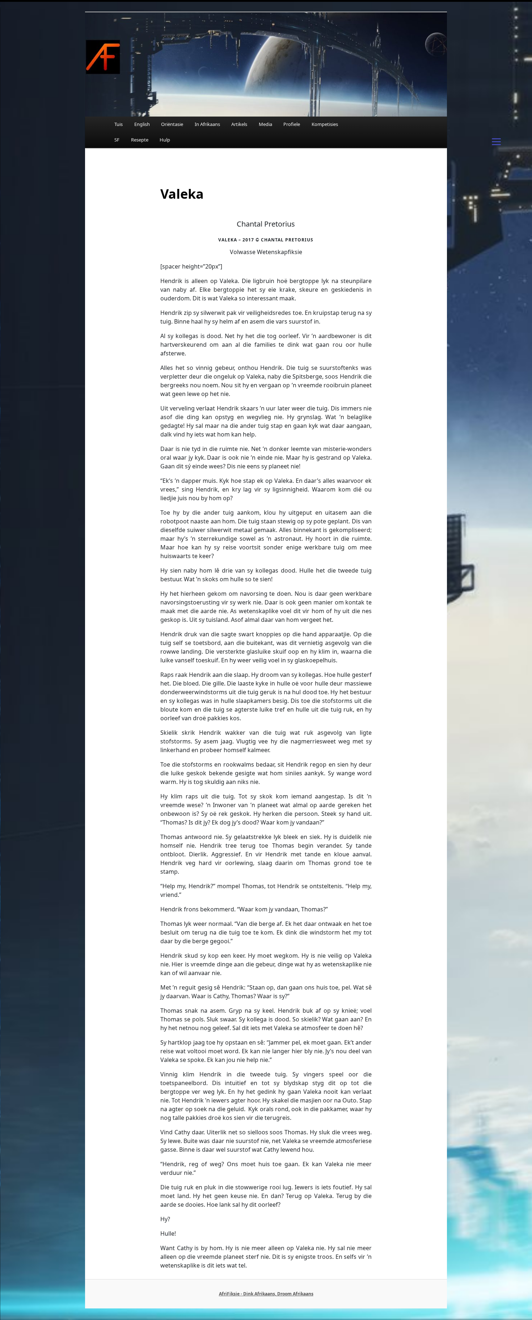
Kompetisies (325, 124)
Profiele (291, 124)
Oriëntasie (172, 124)
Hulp (165, 139)
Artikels (239, 124)
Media (265, 124)
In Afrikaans (207, 124)
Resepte (139, 139)
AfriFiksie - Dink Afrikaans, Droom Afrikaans (266, 1294)
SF (116, 139)
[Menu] (496, 141)
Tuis (118, 124)
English (142, 124)
